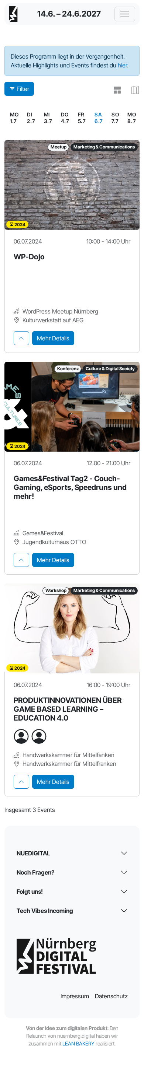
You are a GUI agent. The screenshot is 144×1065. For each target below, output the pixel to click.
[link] (98, 118)
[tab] (21, 338)
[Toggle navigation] (124, 14)
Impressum (75, 996)
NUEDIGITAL (33, 853)
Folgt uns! (30, 891)
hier (122, 65)
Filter (23, 88)
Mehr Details (53, 338)
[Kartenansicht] (132, 90)
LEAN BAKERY (78, 1043)
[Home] (13, 14)
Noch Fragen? (35, 872)
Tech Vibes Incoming (45, 910)
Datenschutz (111, 996)
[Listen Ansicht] (114, 90)
